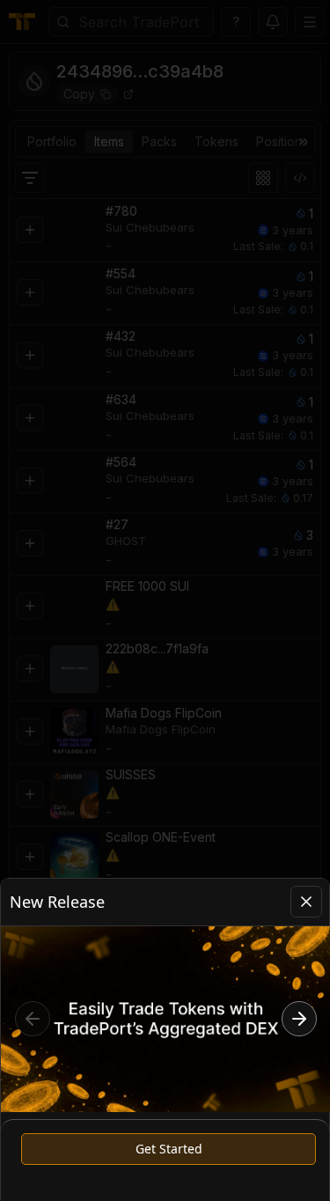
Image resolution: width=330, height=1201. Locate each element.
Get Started (169, 1148)
